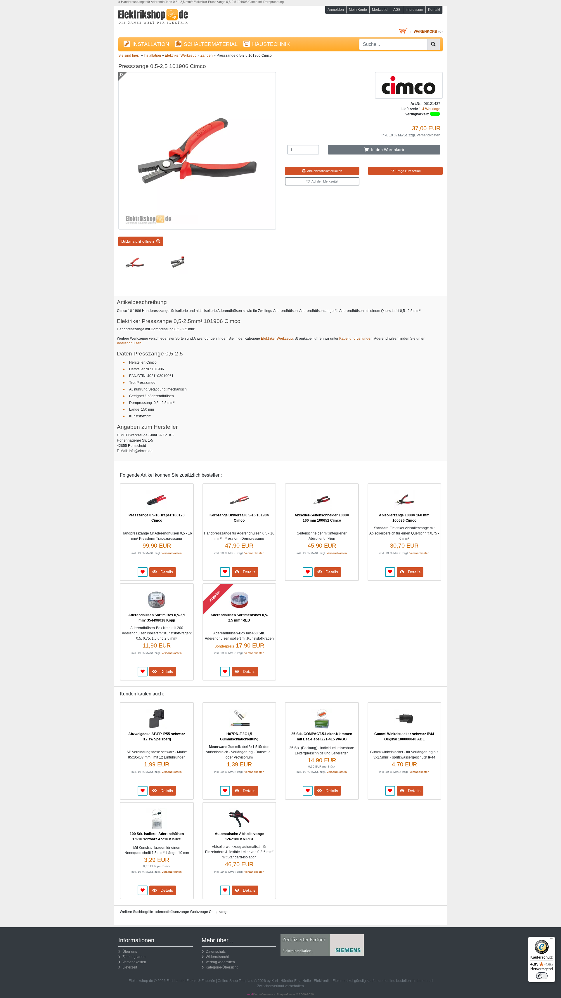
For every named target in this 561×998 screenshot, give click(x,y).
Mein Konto (358, 10)
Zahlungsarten (133, 957)
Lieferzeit (129, 967)
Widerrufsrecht (216, 957)
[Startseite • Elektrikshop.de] (169, 18)
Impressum (414, 10)
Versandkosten (428, 135)
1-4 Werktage (429, 109)
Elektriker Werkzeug (277, 338)
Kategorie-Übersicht (221, 967)
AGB (397, 10)
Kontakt (434, 10)
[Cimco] (409, 85)
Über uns (129, 952)
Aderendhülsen (129, 343)
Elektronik (322, 981)
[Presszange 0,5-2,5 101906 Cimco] (197, 227)
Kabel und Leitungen (356, 338)
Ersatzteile (302, 981)
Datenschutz (215, 952)
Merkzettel (380, 10)
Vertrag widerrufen (219, 962)
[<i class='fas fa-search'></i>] (433, 44)
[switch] (542, 975)
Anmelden (336, 10)
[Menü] (551, 940)
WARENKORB (425, 31)
